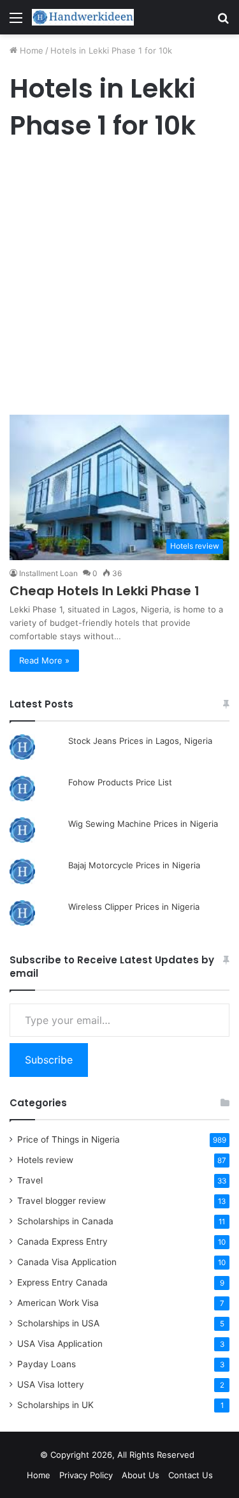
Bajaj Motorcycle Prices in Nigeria (134, 865)
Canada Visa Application (67, 1262)
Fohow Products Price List (120, 782)
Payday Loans (46, 1364)
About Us (140, 1475)
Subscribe (49, 1059)
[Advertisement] (119, 281)
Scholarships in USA (58, 1323)
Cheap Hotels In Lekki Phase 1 (104, 591)
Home (30, 50)
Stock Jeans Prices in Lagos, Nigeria (140, 741)
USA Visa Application (60, 1344)
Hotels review (45, 1160)
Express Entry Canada (62, 1282)
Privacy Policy (86, 1475)
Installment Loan (48, 573)
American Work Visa (58, 1303)
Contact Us (190, 1475)
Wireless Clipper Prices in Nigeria (133, 906)
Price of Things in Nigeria (68, 1139)
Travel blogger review (61, 1201)
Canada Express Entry (62, 1241)
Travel (30, 1180)
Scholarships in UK (55, 1405)
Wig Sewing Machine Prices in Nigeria (143, 824)
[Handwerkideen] (83, 17)
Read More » (44, 660)
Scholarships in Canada (65, 1221)
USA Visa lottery (50, 1384)
